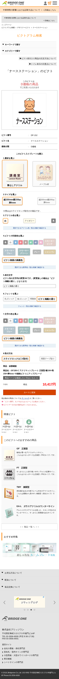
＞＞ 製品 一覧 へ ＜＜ (29, 527)
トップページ (6, 25)
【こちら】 (25, 398)
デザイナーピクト (23, 28)
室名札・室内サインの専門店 (16, 652)
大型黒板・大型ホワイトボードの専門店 (21, 655)
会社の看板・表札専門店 (14, 648)
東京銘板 (8, 659)
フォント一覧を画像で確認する (29, 306)
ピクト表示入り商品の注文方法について (38, 58)
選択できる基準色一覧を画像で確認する (29, 267)
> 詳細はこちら (49, 21)
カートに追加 (29, 392)
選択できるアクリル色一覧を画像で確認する (29, 228)
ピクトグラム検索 (8, 28)
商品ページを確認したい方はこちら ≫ (21, 378)
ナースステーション (6, 431)
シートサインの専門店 (13, 662)
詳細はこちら (50, 10)
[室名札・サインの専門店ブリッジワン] (18, 4)
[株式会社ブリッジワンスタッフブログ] (29, 602)
